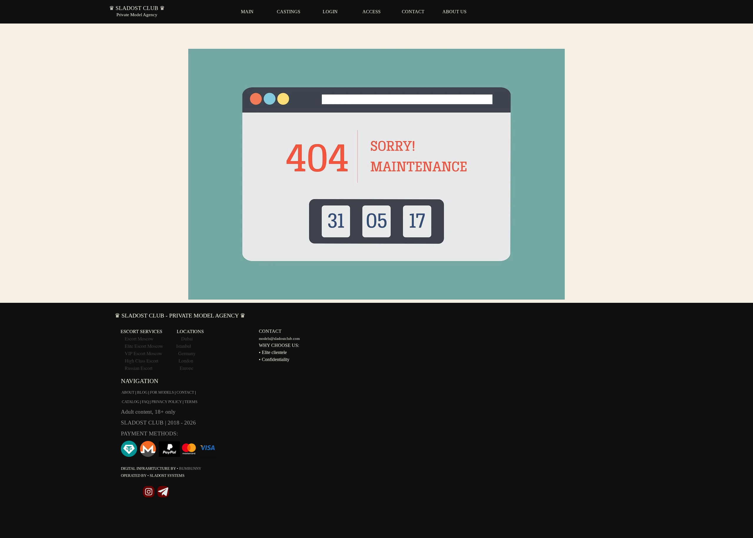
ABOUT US (454, 11)
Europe (186, 368)
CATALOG (130, 402)
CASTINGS (288, 11)
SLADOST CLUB (143, 423)
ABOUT (127, 392)
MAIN (247, 11)
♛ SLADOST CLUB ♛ (137, 8)
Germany (187, 353)
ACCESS (371, 11)
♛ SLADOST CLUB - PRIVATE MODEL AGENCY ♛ (180, 315)
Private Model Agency (136, 14)
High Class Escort (141, 360)
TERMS (190, 402)
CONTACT (413, 11)
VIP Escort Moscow (143, 353)
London (186, 360)
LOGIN (330, 11)
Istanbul (183, 346)
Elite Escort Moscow (144, 346)
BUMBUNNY (190, 468)
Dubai (187, 338)
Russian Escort (139, 368)
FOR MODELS (162, 392)
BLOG (142, 392)
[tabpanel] (376, 163)
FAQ (145, 402)
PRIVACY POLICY (166, 402)
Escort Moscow (139, 338)
